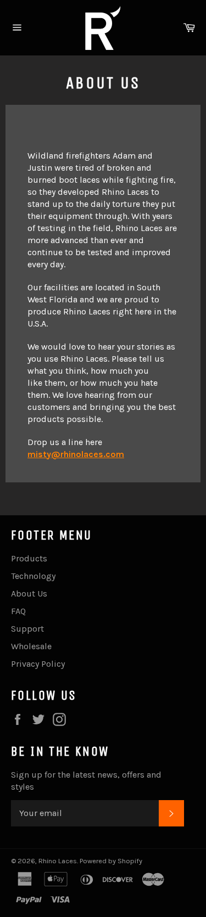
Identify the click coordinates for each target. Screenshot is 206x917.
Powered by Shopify (111, 861)
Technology (33, 576)
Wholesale (31, 646)
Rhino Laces (57, 861)
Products (29, 558)
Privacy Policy (38, 664)
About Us (29, 593)
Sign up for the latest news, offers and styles (86, 780)
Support (27, 628)
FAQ (18, 611)
